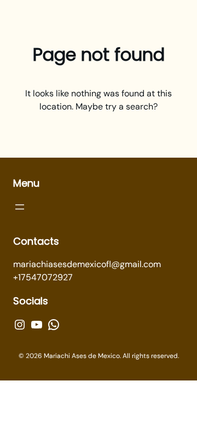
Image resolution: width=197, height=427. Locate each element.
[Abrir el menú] (19, 207)
